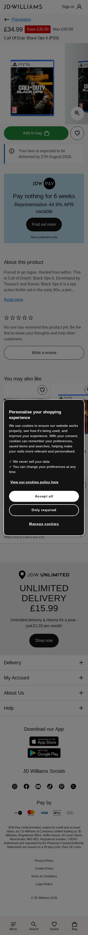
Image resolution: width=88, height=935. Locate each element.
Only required (44, 510)
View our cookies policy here (34, 482)
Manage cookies (44, 524)
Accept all (44, 496)
